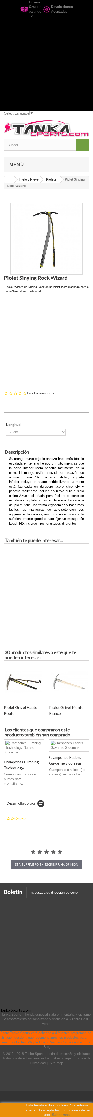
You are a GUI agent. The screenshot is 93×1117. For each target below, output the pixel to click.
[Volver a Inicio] (9, 179)
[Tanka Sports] (46, 128)
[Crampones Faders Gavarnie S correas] (69, 745)
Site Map (56, 1063)
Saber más (61, 1115)
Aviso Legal (63, 1058)
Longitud (14, 425)
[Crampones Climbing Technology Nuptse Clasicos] (24, 747)
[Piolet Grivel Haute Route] (24, 682)
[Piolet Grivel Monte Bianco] (69, 682)
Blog (47, 1047)
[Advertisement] (46, 64)
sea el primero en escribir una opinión (46, 864)
